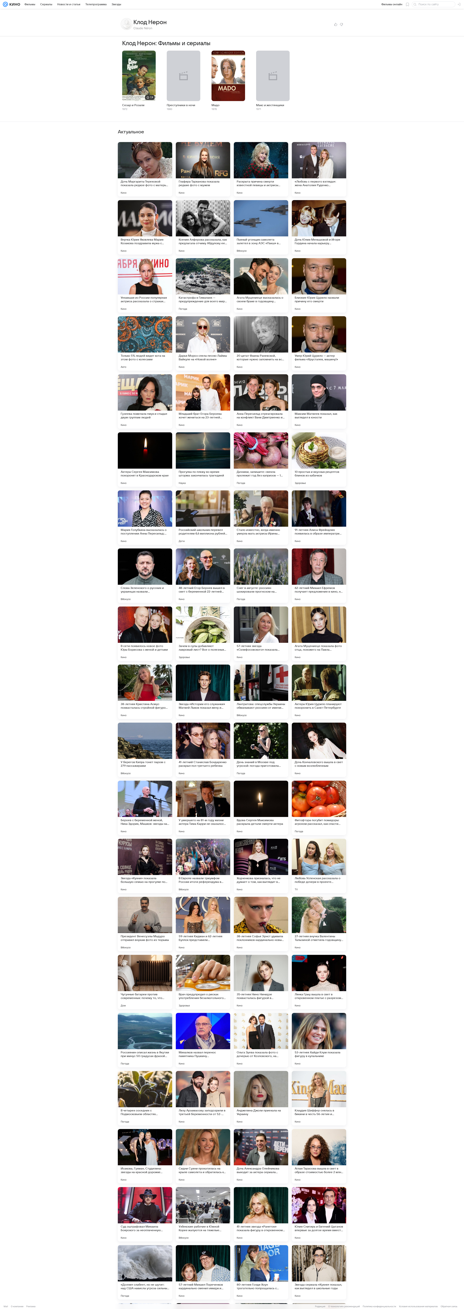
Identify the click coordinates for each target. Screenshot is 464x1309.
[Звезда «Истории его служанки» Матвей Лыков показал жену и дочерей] (203, 692)
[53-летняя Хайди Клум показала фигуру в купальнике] (319, 1040)
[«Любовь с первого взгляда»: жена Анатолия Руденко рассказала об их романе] (319, 169)
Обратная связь (449, 1306)
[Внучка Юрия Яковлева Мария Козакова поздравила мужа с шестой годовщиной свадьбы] (145, 227)
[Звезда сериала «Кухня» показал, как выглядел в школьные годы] (319, 1272)
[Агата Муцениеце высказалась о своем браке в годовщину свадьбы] (261, 285)
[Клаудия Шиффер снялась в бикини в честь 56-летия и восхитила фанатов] (319, 1098)
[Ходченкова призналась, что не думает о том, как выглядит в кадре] (261, 866)
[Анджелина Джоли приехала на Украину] (261, 1098)
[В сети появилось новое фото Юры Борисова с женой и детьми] (145, 634)
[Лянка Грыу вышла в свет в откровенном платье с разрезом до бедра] (319, 982)
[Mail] (5, 4)
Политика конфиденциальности (379, 1306)
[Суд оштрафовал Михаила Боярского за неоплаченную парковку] (145, 1214)
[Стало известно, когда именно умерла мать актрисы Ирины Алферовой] (261, 517)
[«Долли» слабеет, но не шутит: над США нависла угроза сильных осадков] (145, 1272)
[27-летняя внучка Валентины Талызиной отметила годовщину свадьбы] (319, 924)
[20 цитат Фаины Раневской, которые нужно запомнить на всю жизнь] (261, 343)
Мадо (215, 105)
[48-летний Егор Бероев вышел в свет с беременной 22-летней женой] (203, 575)
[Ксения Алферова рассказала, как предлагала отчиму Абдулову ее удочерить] (203, 227)
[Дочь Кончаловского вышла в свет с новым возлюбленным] (319, 750)
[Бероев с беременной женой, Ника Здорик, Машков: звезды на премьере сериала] (145, 808)
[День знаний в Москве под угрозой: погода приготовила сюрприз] (261, 750)
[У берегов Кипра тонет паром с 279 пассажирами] (145, 750)
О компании (17, 1306)
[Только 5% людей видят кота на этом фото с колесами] (145, 343)
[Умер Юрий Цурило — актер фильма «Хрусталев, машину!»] (319, 343)
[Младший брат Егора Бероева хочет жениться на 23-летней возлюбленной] (203, 401)
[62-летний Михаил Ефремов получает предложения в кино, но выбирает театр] (319, 575)
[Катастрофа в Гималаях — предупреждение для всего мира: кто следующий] (203, 285)
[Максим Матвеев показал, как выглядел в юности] (319, 401)
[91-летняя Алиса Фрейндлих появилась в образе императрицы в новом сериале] (319, 517)
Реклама (31, 1306)
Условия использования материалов (418, 1306)
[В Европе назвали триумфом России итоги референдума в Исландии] (203, 866)
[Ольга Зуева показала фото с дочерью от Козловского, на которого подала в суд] (261, 1040)
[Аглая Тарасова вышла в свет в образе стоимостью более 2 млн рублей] (319, 1156)
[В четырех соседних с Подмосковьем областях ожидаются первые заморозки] (145, 1098)
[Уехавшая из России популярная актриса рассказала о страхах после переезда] (145, 285)
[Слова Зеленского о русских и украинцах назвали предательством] (145, 575)
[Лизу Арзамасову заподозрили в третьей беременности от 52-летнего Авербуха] (203, 1098)
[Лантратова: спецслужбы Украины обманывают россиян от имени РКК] (261, 692)
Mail (6, 1306)
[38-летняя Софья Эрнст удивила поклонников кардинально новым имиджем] (261, 924)
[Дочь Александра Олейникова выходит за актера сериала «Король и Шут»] (261, 1156)
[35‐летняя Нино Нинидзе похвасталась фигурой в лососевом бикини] (261, 982)
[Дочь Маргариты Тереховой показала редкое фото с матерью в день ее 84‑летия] (145, 169)
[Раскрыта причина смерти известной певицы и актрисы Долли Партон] (261, 169)
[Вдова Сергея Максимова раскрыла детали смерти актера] (261, 808)
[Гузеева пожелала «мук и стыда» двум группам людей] (145, 401)
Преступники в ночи (181, 105)
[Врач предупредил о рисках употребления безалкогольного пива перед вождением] (203, 982)
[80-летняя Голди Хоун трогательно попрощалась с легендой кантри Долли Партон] (261, 1272)
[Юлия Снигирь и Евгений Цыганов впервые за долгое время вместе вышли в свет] (319, 1214)
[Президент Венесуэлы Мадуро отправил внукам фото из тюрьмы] (145, 924)
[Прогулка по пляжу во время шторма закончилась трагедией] (203, 459)
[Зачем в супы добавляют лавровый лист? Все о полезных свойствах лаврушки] (203, 634)
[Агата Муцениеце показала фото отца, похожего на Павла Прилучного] (319, 634)
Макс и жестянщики (270, 105)
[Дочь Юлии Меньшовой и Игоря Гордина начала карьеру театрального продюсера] (319, 227)
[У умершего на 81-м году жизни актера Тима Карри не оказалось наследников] (203, 808)
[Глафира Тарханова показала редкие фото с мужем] (203, 169)
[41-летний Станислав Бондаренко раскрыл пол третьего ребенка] (203, 750)
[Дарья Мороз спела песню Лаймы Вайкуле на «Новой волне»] (203, 343)
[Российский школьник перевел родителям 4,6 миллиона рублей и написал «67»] (203, 517)
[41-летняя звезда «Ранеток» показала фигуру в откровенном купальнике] (261, 1214)
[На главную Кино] (14, 4)
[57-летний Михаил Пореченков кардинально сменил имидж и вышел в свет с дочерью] (203, 1272)
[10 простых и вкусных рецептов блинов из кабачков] (319, 459)
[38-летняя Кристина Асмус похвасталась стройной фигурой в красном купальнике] (145, 692)
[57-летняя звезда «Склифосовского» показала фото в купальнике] (261, 634)
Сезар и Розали (133, 105)
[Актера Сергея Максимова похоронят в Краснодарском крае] (145, 459)
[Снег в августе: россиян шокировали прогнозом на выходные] (261, 575)
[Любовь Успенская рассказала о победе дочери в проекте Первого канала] (319, 866)
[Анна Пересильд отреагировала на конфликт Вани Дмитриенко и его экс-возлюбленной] (261, 401)
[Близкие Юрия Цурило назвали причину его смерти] (319, 285)
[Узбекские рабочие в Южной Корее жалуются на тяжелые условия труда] (203, 1214)
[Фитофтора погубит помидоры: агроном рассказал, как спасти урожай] (319, 808)
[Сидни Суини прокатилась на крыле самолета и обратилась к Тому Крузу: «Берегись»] (203, 1156)
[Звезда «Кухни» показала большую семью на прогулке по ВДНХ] (145, 866)
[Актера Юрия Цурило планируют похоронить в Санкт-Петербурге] (319, 692)
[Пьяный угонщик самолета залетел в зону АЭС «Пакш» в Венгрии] (261, 227)
